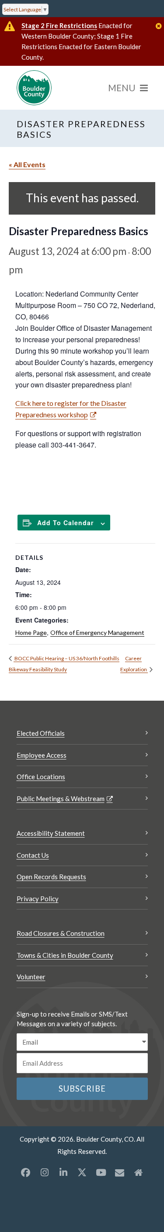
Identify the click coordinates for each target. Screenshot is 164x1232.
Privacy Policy (38, 899)
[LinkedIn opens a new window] (63, 1172)
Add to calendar (65, 522)
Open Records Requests (51, 877)
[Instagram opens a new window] (44, 1172)
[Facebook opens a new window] (26, 1172)
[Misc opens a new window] (120, 1172)
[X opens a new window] (82, 1172)
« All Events (27, 164)
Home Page (31, 632)
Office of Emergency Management (97, 632)
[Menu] (128, 88)
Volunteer (31, 977)
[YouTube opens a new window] (101, 1172)
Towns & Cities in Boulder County (65, 955)
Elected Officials (41, 733)
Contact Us (33, 855)
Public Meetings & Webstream (61, 798)
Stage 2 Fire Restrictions (59, 25)
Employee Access (41, 755)
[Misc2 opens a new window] (138, 1172)
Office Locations (41, 777)
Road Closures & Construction (61, 933)
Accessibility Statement (51, 833)
